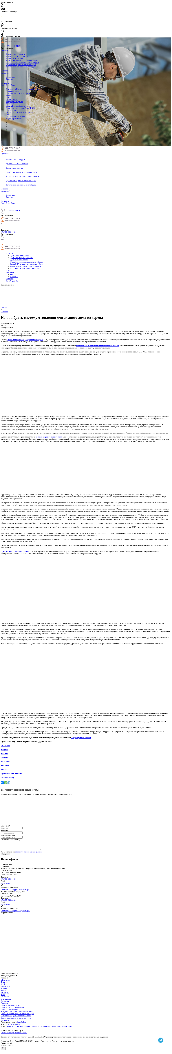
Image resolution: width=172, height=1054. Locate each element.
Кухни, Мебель (12, 100)
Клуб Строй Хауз (8, 85)
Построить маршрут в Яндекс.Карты (15, 890)
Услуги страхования (14, 119)
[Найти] (3, 1048)
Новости (4, 71)
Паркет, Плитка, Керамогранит (18, 106)
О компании (10, 77)
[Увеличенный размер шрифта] (3, 10)
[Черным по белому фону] (1, 14)
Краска (8, 97)
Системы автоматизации (15, 116)
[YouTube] (6, 127)
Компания (5, 73)
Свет (7, 114)
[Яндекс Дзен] (6, 129)
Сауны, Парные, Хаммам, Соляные (20, 112)
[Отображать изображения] (2, 24)
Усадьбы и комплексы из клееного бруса (22, 60)
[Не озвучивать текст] (2, 34)
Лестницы (10, 104)
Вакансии (9, 79)
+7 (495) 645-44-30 (13, 46)
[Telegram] (6, 125)
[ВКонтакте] (6, 123)
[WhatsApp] (5, 782)
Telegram (4, 982)
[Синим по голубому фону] (1, 19)
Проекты (4, 50)
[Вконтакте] (8, 817)
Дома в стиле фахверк (14, 58)
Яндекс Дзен (6, 986)
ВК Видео (5, 993)
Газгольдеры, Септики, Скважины (19, 93)
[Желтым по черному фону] (1, 17)
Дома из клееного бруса (15, 54)
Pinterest (4, 988)
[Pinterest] (7, 132)
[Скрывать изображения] (2, 27)
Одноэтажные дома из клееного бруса (21, 65)
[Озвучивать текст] (2, 31)
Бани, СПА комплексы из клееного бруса (22, 63)
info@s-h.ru (5, 883)
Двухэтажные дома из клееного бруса (21, 67)
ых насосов (97, 346)
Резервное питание (13, 110)
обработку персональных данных (28, 852)
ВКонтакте (5, 980)
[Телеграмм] (8, 806)
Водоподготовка (12, 91)
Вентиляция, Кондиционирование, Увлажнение (25, 89)
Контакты (5, 83)
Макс (3, 995)
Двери (8, 95)
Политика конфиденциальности (14, 1033)
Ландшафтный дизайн (14, 102)
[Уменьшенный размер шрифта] (2, 4)
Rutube (3, 990)
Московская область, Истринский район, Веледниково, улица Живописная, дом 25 (40, 1026)
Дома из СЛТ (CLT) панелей (17, 56)
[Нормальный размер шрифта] (2, 6)
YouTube (4, 984)
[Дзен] (8, 812)
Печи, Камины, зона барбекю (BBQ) (20, 108)
